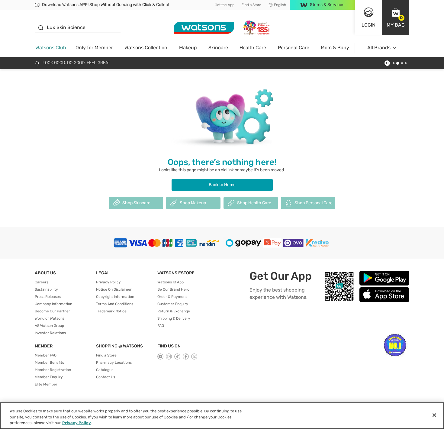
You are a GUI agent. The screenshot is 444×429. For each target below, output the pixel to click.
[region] (222, 415)
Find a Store (251, 5)
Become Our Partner (52, 311)
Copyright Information (115, 297)
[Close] (434, 415)
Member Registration (53, 370)
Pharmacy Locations (114, 362)
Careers (41, 282)
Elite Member (46, 384)
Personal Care (293, 47)
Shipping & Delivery (173, 318)
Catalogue (105, 370)
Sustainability (46, 289)
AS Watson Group (49, 326)
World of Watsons (49, 318)
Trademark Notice (111, 311)
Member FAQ (45, 355)
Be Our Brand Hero (173, 289)
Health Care (253, 47)
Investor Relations (50, 333)
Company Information (53, 304)
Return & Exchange (173, 311)
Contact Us (105, 377)
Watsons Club (50, 47)
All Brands (379, 47)
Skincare (218, 47)
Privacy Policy (108, 282)
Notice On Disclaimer (114, 289)
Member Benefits (49, 362)
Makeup (188, 47)
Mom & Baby (335, 47)
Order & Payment (172, 297)
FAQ (160, 326)
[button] (395, 17)
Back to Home (222, 184)
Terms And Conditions (114, 304)
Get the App (224, 5)
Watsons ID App (170, 282)
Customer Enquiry (172, 304)
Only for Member (94, 47)
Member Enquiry (49, 377)
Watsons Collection (145, 47)
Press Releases (48, 297)
